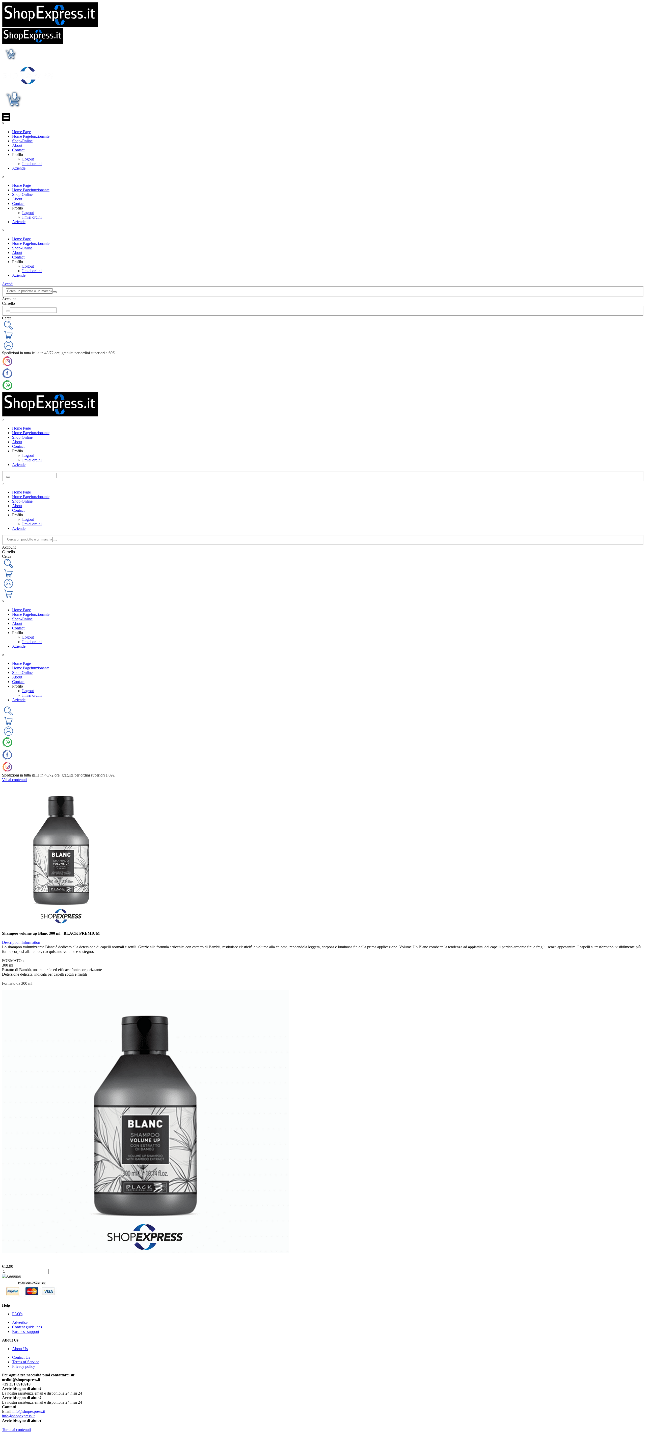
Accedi (7, 284)
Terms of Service (25, 1362)
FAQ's (17, 1314)
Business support (25, 1331)
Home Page (21, 132)
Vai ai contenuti (14, 780)
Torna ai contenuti (16, 1429)
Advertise (20, 1322)
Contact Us (21, 1357)
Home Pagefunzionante (30, 136)
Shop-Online (22, 141)
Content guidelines (27, 1327)
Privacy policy (23, 1366)
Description (11, 942)
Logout (28, 159)
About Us (20, 1349)
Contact (18, 150)
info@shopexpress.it (28, 1411)
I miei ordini (32, 163)
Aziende (18, 168)
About (17, 145)
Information (30, 942)
